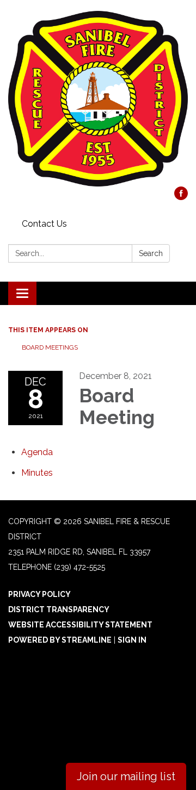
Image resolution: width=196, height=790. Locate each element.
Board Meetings (50, 347)
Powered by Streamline (60, 640)
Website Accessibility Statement (80, 624)
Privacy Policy (39, 594)
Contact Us (44, 224)
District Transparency (58, 609)
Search (151, 253)
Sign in (132, 640)
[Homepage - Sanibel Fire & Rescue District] (98, 98)
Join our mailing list (126, 776)
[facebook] (181, 197)
